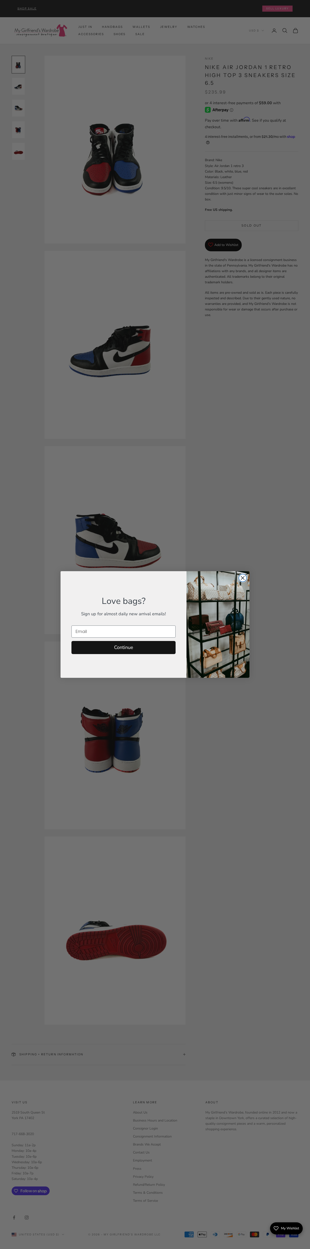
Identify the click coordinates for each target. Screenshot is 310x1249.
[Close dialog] (243, 578)
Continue (123, 647)
